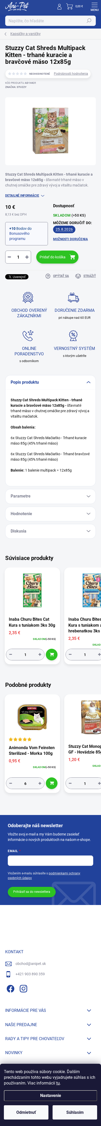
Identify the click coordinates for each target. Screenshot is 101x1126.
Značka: (15, 87)
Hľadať (89, 21)
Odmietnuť (26, 1112)
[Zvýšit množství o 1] (40, 654)
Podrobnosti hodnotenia (71, 73)
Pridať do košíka (53, 257)
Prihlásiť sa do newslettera (31, 892)
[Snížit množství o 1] (10, 654)
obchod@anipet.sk (31, 964)
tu (58, 1083)
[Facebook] (9, 987)
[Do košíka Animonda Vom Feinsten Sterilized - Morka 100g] (51, 783)
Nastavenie (50, 1095)
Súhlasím (75, 1112)
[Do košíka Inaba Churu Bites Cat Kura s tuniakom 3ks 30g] (51, 654)
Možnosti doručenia (70, 239)
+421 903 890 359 (30, 974)
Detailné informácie (22, 195)
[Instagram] (22, 987)
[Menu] (94, 6)
